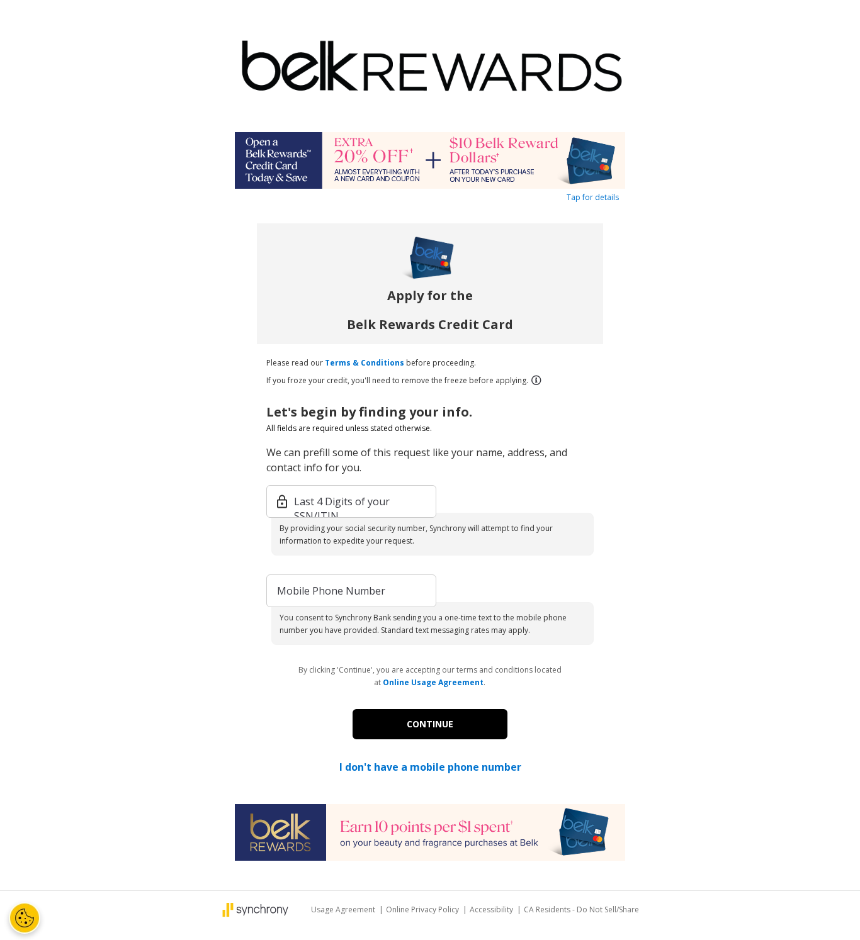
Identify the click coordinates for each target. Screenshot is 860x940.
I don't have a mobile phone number (430, 767)
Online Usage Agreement (433, 682)
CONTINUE (430, 724)
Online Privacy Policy (423, 909)
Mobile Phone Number (331, 591)
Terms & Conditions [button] (364, 362)
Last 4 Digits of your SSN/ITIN (342, 502)
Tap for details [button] (593, 197)
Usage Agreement (344, 909)
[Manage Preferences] (24, 918)
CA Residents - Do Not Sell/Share (581, 909)
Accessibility (492, 909)
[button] (535, 380)
